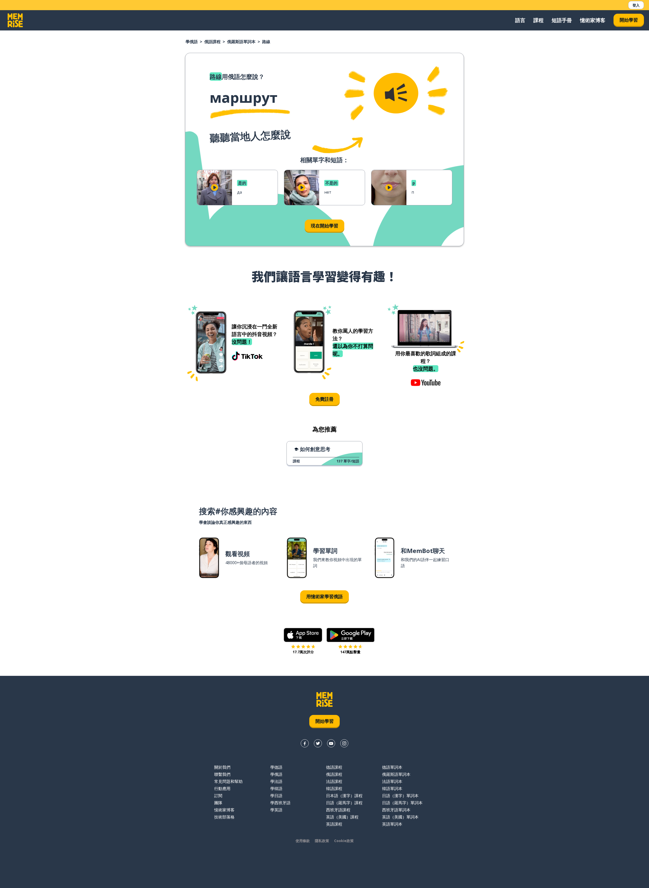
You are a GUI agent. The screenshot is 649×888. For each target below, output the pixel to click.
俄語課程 (212, 41)
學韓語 (276, 788)
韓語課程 (334, 788)
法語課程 (334, 781)
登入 (636, 5)
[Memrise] (15, 20)
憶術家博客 (592, 20)
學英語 (276, 810)
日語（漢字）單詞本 (400, 795)
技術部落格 (224, 817)
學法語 (276, 781)
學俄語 (192, 41)
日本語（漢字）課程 (344, 795)
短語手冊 (562, 20)
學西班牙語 (280, 803)
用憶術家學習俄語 (324, 596)
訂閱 (218, 795)
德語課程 (334, 767)
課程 (538, 20)
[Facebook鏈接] (305, 743)
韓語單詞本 (392, 788)
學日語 (276, 795)
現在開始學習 (324, 226)
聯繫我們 (222, 774)
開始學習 (629, 20)
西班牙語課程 (338, 810)
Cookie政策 (344, 840)
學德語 (276, 767)
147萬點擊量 (350, 651)
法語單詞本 (392, 781)
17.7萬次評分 (303, 651)
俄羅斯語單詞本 (241, 41)
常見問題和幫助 (228, 781)
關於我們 (222, 767)
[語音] (396, 93)
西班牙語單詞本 (396, 810)
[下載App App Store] (303, 635)
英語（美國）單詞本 (400, 817)
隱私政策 (322, 840)
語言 (520, 20)
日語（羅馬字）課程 (344, 803)
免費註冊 (324, 399)
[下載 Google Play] (350, 635)
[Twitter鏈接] (318, 743)
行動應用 (222, 788)
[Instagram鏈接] (344, 743)
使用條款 (303, 840)
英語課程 (334, 824)
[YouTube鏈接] (331, 743)
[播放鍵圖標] (214, 187)
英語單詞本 (392, 824)
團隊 (218, 803)
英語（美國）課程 (342, 817)
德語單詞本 (392, 767)
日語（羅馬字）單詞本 (402, 803)
